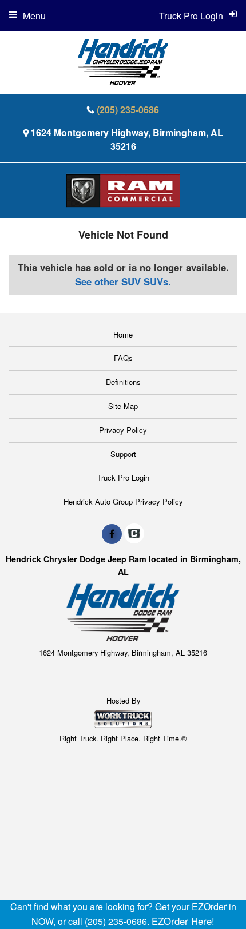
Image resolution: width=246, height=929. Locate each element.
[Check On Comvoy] (134, 533)
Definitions (123, 381)
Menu (34, 15)
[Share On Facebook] (112, 533)
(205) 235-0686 (128, 109)
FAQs (123, 357)
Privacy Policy (123, 429)
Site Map (123, 405)
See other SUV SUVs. (123, 281)
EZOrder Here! (183, 921)
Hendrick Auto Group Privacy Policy (123, 501)
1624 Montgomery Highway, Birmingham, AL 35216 (127, 139)
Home (123, 334)
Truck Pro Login (123, 477)
